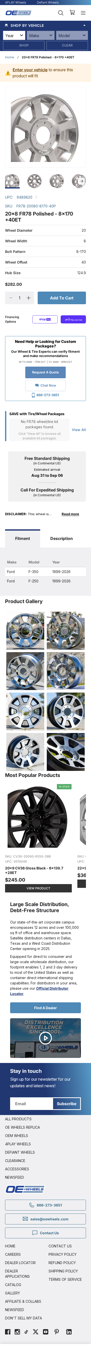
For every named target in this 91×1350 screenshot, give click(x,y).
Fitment (22, 538)
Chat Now (48, 385)
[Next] (81, 181)
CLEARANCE (15, 1160)
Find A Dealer (45, 1008)
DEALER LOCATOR (20, 1263)
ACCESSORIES (17, 1169)
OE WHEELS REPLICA (22, 1127)
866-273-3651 (47, 395)
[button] (45, 25)
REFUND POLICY (62, 1263)
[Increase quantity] (28, 298)
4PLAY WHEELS (18, 1144)
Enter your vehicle (30, 69)
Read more (70, 514)
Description (61, 538)
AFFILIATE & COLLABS (23, 1301)
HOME (10, 1246)
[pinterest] (57, 1332)
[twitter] (36, 1332)
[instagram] (17, 1332)
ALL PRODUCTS (18, 1119)
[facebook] (7, 1332)
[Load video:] (45, 1038)
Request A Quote (45, 372)
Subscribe (66, 1103)
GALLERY (12, 1293)
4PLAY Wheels (15, 2)
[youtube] (45, 1332)
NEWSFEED (14, 1177)
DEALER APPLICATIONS (17, 1273)
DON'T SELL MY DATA (23, 1318)
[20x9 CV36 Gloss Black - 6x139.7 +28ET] (38, 838)
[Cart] (72, 13)
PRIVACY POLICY (63, 1254)
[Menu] (83, 13)
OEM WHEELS (16, 1135)
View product (38, 888)
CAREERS (13, 1254)
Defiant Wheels (48, 2)
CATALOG (13, 1285)
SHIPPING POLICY (63, 1271)
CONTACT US (60, 1246)
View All (79, 430)
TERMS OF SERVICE (65, 1279)
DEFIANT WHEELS (20, 1152)
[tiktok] (26, 1332)
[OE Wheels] (18, 13)
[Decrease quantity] (10, 298)
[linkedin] (69, 1332)
